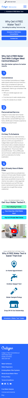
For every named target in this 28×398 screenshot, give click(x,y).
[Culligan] (9, 7)
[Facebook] (5, 384)
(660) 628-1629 (6, 358)
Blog (3, 395)
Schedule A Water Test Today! (14, 318)
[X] (8, 384)
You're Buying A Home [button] (14, 207)
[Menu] (24, 6)
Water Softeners (7, 364)
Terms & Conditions (8, 380)
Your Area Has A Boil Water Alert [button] (14, 212)
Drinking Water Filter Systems (11, 370)
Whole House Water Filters (10, 373)
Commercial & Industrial (8, 392)
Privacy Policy (6, 377)
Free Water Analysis (8, 389)
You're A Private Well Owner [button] (14, 217)
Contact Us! (14, 38)
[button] (2, 383)
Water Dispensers (7, 367)
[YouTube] (11, 384)
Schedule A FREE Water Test (14, 11)
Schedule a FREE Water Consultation (14, 33)
